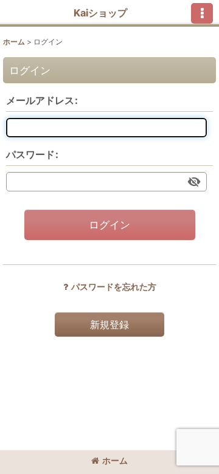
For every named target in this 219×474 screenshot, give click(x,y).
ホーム (115, 460)
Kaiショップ (100, 13)
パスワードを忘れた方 (113, 286)
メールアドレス (40, 100)
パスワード (30, 154)
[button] (202, 13)
